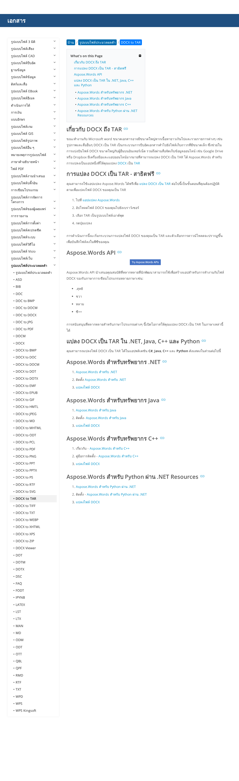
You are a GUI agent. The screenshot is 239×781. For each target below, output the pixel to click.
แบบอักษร (18, 119)
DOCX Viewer (26, 548)
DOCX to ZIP (25, 541)
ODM (20, 640)
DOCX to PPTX (26, 470)
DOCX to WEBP (27, 519)
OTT (19, 654)
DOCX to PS (24, 477)
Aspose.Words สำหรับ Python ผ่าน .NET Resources (107, 112)
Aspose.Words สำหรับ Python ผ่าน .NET (106, 486)
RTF (18, 682)
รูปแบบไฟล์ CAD (23, 56)
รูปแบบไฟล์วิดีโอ (23, 244)
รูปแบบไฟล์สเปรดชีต (26, 230)
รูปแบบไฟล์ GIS (22, 133)
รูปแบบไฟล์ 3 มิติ (23, 41)
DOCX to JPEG (26, 414)
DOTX (20, 569)
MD (18, 633)
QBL (19, 661)
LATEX (20, 604)
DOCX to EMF (26, 385)
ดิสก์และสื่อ (19, 84)
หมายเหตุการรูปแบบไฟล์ (28, 155)
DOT (19, 555)
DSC (19, 576)
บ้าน (71, 42)
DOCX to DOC (26, 357)
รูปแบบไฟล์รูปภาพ (24, 140)
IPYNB (20, 597)
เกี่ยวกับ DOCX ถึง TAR (90, 62)
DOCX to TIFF (25, 505)
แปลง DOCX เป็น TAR (155, 183)
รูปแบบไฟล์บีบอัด (23, 63)
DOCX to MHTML (28, 428)
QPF (19, 668)
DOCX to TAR (26, 498)
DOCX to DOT (26, 371)
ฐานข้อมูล (18, 70)
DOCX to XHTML (28, 526)
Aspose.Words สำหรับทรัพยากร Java (104, 98)
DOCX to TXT (25, 512)
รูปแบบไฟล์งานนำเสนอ (28, 176)
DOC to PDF (24, 329)
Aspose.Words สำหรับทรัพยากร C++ (104, 104)
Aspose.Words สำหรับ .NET (96, 372)
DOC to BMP (25, 301)
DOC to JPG (24, 322)
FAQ (19, 583)
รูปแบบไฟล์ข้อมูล (23, 77)
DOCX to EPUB (27, 392)
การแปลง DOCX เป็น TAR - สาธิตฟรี (100, 68)
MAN (19, 626)
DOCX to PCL (25, 442)
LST (18, 611)
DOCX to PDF (25, 449)
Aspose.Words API (88, 74)
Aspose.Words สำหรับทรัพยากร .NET (104, 92)
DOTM (20, 562)
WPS (19, 703)
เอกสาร (16, 20)
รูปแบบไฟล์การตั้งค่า (26, 223)
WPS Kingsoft (26, 710)
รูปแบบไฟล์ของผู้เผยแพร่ (28, 209)
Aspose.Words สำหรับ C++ (110, 448)
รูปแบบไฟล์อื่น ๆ (22, 147)
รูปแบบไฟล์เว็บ (21, 258)
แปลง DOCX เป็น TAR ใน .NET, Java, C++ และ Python (104, 82)
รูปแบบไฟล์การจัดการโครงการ (26, 199)
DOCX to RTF (25, 484)
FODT (20, 590)
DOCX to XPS (25, 534)
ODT (19, 647)
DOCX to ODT (26, 435)
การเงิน (16, 112)
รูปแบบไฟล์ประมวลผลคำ (29, 265)
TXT (18, 689)
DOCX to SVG (25, 491)
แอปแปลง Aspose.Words (101, 200)
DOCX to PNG (26, 456)
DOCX (20, 343)
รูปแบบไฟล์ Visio (23, 251)
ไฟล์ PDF (17, 169)
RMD (19, 675)
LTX (18, 618)
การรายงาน (19, 216)
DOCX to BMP (26, 350)
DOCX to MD (25, 421)
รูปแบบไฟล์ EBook (24, 91)
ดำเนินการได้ (20, 105)
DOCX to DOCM (27, 364)
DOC (19, 294)
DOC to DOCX (26, 315)
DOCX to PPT (25, 463)
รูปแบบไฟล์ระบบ (23, 237)
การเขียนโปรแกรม (24, 190)
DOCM (21, 336)
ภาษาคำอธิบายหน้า (25, 162)
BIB (18, 286)
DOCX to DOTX (27, 378)
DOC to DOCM (27, 307)
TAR (137, 163)
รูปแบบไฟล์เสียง (22, 48)
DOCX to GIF (25, 399)
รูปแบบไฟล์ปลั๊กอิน (24, 183)
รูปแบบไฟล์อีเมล (23, 98)
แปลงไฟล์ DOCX (88, 387)
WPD (19, 696)
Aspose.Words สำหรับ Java (96, 410)
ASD (19, 279)
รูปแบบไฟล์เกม (21, 126)
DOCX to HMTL (27, 406)
